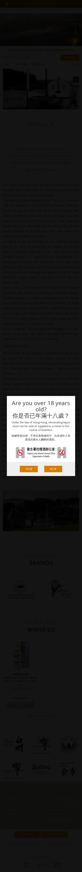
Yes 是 (29, 469)
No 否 (53, 469)
